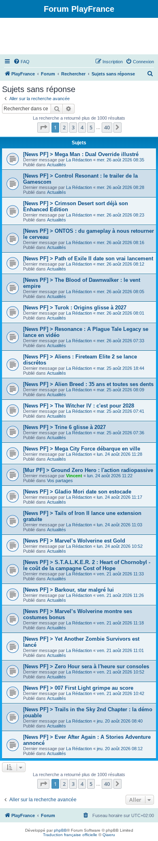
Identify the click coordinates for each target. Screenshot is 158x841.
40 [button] (107, 127)
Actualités (56, 164)
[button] (43, 127)
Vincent (74, 475)
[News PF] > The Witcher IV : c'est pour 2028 (78, 406)
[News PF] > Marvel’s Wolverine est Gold (74, 541)
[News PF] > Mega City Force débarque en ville (81, 449)
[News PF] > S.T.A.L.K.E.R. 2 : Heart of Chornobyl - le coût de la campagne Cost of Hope (86, 565)
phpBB (60, 830)
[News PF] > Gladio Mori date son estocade (77, 492)
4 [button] (82, 127)
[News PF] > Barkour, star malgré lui (68, 590)
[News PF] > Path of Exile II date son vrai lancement (88, 258)
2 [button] (64, 127)
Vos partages (60, 480)
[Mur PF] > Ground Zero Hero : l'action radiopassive (88, 470)
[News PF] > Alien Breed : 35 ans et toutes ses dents (88, 384)
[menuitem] (21, 62)
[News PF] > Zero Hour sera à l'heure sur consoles (86, 666)
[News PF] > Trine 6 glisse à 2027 (64, 427)
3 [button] (73, 127)
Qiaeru (108, 834)
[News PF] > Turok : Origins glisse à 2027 (74, 308)
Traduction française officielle (70, 834)
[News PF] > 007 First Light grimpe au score (78, 688)
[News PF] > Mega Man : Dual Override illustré (81, 154)
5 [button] (91, 127)
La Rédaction (79, 159)
